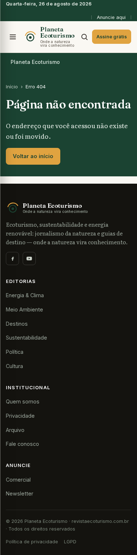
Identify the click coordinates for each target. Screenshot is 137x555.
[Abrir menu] (13, 37)
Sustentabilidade (26, 337)
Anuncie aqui (111, 17)
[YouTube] (29, 258)
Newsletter (19, 493)
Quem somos (22, 401)
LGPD (70, 541)
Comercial (18, 479)
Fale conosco (22, 444)
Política (14, 352)
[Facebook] (12, 258)
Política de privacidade (32, 541)
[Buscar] (84, 37)
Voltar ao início (33, 156)
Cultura (14, 366)
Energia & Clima (25, 295)
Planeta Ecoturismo (35, 62)
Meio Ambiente (24, 309)
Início (12, 86)
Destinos (17, 324)
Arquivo (15, 430)
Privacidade (20, 416)
